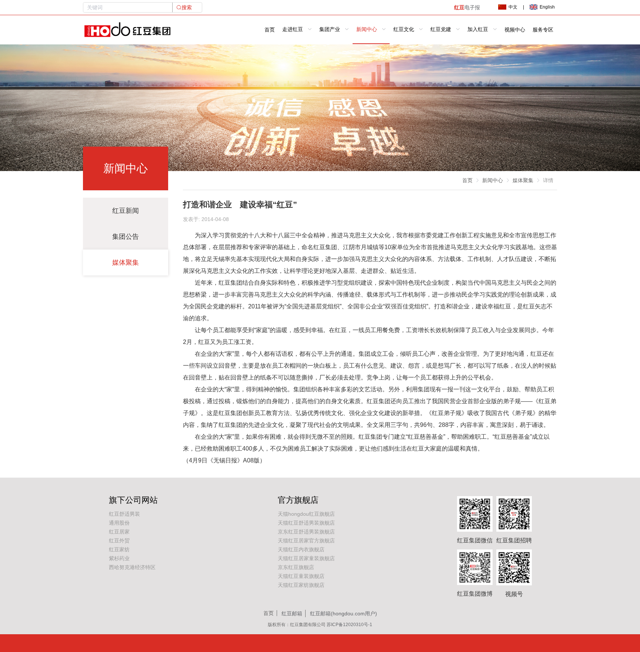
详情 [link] (548, 180)
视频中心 (514, 30)
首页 (269, 30)
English (547, 7)
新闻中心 (492, 180)
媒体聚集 (125, 262)
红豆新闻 (125, 210)
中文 (513, 7)
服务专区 (543, 30)
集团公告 (125, 236)
